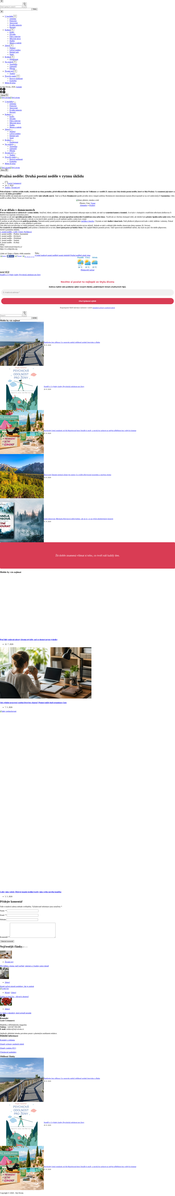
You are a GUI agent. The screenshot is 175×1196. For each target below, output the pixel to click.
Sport (12, 138)
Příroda (12, 151)
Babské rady (14, 136)
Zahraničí (13, 149)
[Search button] (24, 314)
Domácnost (14, 142)
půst (83, 255)
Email (3, 915)
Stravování (14, 108)
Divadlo (13, 119)
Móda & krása (10, 164)
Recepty (13, 112)
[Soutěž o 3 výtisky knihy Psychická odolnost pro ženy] (22, 409)
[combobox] (11, 315)
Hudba (12, 125)
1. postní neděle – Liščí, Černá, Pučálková (16, 232)
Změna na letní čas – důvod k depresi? (14, 997)
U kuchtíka (9, 102)
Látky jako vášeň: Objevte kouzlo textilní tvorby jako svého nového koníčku (30, 892)
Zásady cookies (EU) (8, 1048)
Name (3, 911)
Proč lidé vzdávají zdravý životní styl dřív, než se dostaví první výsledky (29, 640)
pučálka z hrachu (87, 221)
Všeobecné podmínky (8, 1052)
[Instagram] (4, 93)
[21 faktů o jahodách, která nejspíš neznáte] (6, 1005)
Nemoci (12, 131)
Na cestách (9, 144)
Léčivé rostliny (15, 134)
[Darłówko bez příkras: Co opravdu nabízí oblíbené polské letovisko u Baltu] (22, 365)
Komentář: (4, 937)
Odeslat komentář (7, 941)
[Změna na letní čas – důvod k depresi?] (4, 989)
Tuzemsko (13, 146)
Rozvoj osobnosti (16, 159)
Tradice (12, 155)
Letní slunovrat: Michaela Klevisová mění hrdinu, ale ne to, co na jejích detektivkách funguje (78, 519)
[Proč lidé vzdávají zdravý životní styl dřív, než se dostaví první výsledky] (45, 635)
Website (3, 920)
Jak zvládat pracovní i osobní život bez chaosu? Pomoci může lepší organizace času (33, 703)
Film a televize (15, 121)
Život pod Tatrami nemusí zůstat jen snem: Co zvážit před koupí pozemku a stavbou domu (77, 475)
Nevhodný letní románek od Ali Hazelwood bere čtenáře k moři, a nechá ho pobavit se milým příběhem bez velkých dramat (90, 430)
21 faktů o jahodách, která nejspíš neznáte (15, 1013)
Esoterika (13, 161)
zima (87, 255)
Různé (7, 993)
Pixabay (92, 205)
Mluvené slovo (15, 123)
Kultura (7, 114)
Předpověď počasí (87, 270)
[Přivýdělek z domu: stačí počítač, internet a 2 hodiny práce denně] (6, 958)
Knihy (12, 117)
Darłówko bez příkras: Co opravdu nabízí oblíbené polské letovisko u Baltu (72, 342)
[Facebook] (1, 93)
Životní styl (9, 153)
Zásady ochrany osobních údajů (12, 1044)
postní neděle (51, 255)
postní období (63, 255)
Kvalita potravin (16, 110)
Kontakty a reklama (7, 1040)
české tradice (40, 255)
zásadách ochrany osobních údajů (104, 308)
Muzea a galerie (15, 127)
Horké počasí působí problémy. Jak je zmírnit (17, 986)
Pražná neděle (75, 255)
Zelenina (13, 104)
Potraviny (13, 106)
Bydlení (8, 140)
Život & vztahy (10, 157)
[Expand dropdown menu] (15, 102)
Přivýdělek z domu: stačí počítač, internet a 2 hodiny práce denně (24, 966)
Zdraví (7, 129)
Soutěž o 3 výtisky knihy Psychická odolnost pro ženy (20, 275)
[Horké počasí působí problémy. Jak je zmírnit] (4, 978)
